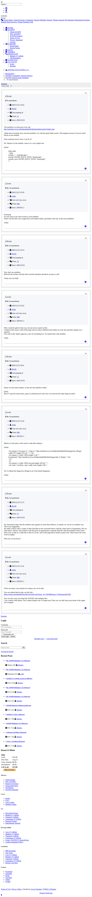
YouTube (8, 878)
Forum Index (8, 20)
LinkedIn (8, 874)
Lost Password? (52, 639)
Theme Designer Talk (25, 22)
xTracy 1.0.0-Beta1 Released (15, 741)
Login (12, 64)
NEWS (10, 50)
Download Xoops (11, 813)
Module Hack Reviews (9, 22)
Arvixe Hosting (36, 889)
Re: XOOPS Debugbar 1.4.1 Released (18, 661)
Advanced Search (7, 652)
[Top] (85, 169)
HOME (10, 28)
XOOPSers (9, 788)
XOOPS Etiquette (11, 790)
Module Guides (10, 804)
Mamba (20, 665)
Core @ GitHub (11, 832)
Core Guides (9, 802)
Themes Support (58, 20)
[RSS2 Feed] (49, 889)
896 (18, 204)
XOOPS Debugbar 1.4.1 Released (16, 723)
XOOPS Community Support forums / (19, 76)
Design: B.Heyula (46, 893)
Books (7, 798)
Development (69, 20)
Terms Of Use (15, 38)
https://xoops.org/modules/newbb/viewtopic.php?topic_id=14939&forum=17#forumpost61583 (37, 594)
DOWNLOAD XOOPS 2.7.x (18, 70)
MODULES (12, 54)
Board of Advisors (11, 784)
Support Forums (11, 821)
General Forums (19, 20)
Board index (9, 74)
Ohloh (7, 880)
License (12, 42)
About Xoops (10, 780)
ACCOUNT (12, 62)
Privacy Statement (16, 40)
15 (18, 116)
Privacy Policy (17, 889)
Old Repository (15, 58)
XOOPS (10, 30)
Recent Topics (15, 48)
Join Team (9, 853)
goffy (22, 674)
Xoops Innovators (11, 786)
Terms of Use (5, 889)
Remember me (8, 634)
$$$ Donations (10, 851)
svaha (14, 196)
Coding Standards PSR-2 (14, 842)
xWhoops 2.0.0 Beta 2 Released (16, 732)
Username (4, 625)
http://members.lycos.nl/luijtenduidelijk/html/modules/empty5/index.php (29, 129)
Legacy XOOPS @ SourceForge (17, 840)
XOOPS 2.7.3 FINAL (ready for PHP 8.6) (19, 678)
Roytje (14, 109)
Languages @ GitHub (13, 819)
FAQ (7, 800)
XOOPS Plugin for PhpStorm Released (18, 705)
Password (4, 630)
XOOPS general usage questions (17, 78)
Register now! (39, 639)
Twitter (7, 882)
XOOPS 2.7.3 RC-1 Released (15, 714)
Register (13, 66)
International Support (82, 20)
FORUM (11, 44)
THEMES (11, 52)
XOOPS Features (16, 36)
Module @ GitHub (16, 56)
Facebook (8, 872)
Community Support (32, 20)
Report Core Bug (11, 863)
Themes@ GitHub (12, 817)
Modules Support (46, 20)
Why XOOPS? (15, 34)
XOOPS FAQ (12, 60)
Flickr (7, 876)
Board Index (14, 46)
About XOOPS (15, 32)
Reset (13, 636)
